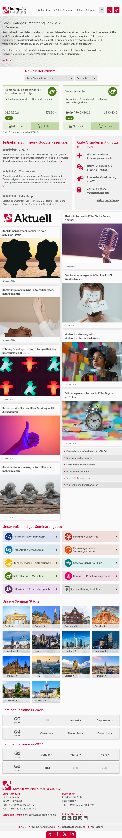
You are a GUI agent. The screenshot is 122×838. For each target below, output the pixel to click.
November (74, 733)
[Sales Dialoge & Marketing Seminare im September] (109, 10)
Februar (75, 754)
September (104, 720)
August (74, 720)
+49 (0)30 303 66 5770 (80, 804)
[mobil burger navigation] (101, 10)
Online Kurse (44, 10)
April (46, 767)
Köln (9, 118)
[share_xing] (50, 834)
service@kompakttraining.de (39, 814)
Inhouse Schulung (86, 10)
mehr (5, 60)
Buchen (47, 126)
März (104, 754)
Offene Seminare (64, 10)
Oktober (45, 733)
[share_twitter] (64, 834)
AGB (23, 826)
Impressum (96, 826)
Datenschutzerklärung (72, 826)
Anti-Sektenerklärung (42, 826)
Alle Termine (18, 126)
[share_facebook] (57, 834)
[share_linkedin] (72, 834)
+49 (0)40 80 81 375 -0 (20, 804)
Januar (45, 754)
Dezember (104, 733)
